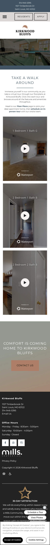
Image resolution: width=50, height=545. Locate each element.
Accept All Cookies (12, 540)
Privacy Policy (9, 461)
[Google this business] (21, 442)
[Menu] (5, 16)
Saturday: (7, 430)
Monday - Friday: (10, 426)
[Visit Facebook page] (5, 442)
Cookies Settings (36, 540)
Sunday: (6, 434)
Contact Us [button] (25, 365)
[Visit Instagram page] (13, 442)
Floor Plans (22, 106)
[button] (24, 16)
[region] (25, 533)
